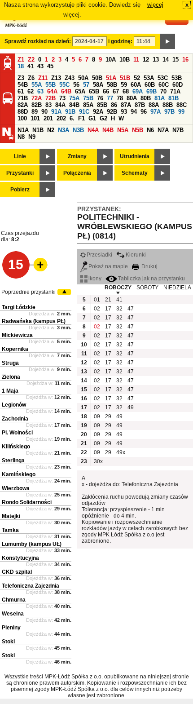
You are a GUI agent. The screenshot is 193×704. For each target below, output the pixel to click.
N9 (31, 136)
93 (124, 111)
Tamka (10, 530)
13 (156, 59)
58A (98, 84)
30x (98, 461)
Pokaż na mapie (108, 266)
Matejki (11, 516)
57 (86, 84)
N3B (78, 130)
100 (22, 118)
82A (23, 105)
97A (155, 111)
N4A (93, 130)
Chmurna (14, 600)
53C (163, 78)
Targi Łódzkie (18, 307)
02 (97, 309)
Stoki (8, 641)
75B (88, 98)
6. (72, 118)
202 (61, 118)
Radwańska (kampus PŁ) (34, 321)
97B (169, 111)
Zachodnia (15, 419)
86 (114, 105)
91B (70, 111)
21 (108, 300)
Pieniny (11, 627)
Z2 (31, 59)
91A (56, 111)
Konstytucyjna (20, 558)
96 (143, 111)
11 (136, 59)
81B (173, 98)
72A (36, 98)
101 (35, 118)
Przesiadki (99, 255)
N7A (163, 130)
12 (146, 59)
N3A (63, 130)
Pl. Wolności (17, 432)
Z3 (21, 78)
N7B (178, 130)
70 (163, 91)
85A (88, 105)
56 (76, 84)
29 (108, 416)
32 (119, 309)
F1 (81, 118)
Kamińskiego (18, 474)
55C (64, 84)
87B (140, 105)
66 (106, 91)
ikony (94, 278)
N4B (108, 130)
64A (52, 91)
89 (34, 111)
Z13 (56, 78)
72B (50, 98)
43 (40, 66)
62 (30, 91)
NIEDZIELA (177, 287)
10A (110, 59)
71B (23, 98)
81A (159, 98)
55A (36, 84)
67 (116, 91)
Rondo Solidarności (27, 502)
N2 (50, 130)
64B (66, 91)
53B (176, 78)
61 (21, 91)
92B (112, 111)
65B (94, 91)
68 (126, 91)
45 (50, 66)
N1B (38, 130)
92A (98, 111)
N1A (23, 130)
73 (62, 98)
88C (181, 105)
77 (110, 98)
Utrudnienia (134, 156)
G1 (92, 118)
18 (21, 66)
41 (30, 66)
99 (181, 111)
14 (165, 59)
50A (83, 78)
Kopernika (15, 349)
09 (97, 416)
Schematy (135, 173)
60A (136, 84)
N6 (150, 130)
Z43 (70, 78)
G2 (103, 118)
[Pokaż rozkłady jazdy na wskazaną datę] (167, 41)
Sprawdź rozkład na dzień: (37, 41)
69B (151, 91)
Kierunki (136, 255)
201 (48, 118)
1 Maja (10, 391)
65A (80, 91)
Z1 (21, 59)
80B (145, 98)
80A (132, 98)
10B (124, 59)
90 (44, 111)
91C (84, 111)
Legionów (14, 405)
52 (137, 78)
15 (175, 59)
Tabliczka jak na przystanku (151, 278)
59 (124, 84)
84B (74, 105)
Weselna (13, 614)
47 (130, 309)
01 (97, 300)
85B (102, 105)
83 (48, 105)
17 (108, 309)
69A (137, 91)
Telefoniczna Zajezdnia (30, 586)
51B (125, 78)
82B (36, 105)
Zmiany (77, 156)
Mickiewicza (17, 335)
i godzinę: (120, 41)
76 (100, 98)
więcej (155, 4)
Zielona (11, 377)
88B (167, 105)
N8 (21, 136)
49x (120, 452)
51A (111, 78)
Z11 (43, 78)
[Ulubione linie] (38, 264)
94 (134, 111)
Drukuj (149, 266)
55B (50, 84)
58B (112, 84)
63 (40, 91)
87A (126, 105)
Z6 (31, 78)
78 (120, 98)
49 (130, 407)
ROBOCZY (118, 287)
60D (177, 84)
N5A (122, 130)
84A (60, 105)
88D (23, 111)
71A (175, 91)
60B (150, 84)
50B (97, 78)
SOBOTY (147, 287)
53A (149, 78)
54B (23, 84)
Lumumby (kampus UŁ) (31, 544)
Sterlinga (13, 460)
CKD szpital (17, 572)
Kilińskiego (16, 446)
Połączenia (77, 173)
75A (74, 98)
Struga (10, 363)
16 (185, 59)
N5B (137, 130)
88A (154, 105)
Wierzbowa (16, 488)
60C (163, 84)
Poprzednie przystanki (28, 292)
